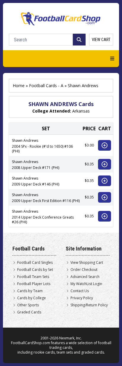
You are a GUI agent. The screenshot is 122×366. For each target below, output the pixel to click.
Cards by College (31, 298)
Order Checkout (83, 269)
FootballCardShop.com (30, 342)
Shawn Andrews (83, 85)
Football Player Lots (33, 284)
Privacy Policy (81, 298)
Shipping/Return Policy (89, 305)
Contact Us (79, 291)
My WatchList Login (86, 284)
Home (19, 85)
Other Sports (28, 305)
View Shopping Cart (86, 262)
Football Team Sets (33, 276)
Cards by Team (30, 291)
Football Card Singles (35, 262)
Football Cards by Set (35, 269)
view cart (101, 39)
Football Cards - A (46, 85)
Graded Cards (29, 312)
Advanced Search (84, 276)
